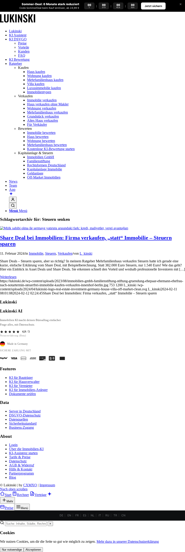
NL (92, 515)
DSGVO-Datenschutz (25, 415)
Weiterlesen (8, 277)
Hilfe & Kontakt (20, 469)
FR (77, 515)
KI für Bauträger (21, 378)
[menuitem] (97, 31)
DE (61, 515)
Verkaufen (65, 253)
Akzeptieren (33, 549)
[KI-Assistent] (11, 194)
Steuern (50, 253)
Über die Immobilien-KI (26, 449)
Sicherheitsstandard (23, 423)
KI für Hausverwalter (24, 382)
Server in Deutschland (25, 411)
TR (115, 515)
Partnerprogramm (21, 473)
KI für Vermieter (20, 386)
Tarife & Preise (19, 457)
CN (123, 515)
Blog (12, 477)
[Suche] (13, 206)
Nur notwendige (12, 549)
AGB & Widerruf (21, 465)
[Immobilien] (17, 23)
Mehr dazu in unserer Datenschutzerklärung (128, 541)
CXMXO (30, 485)
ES (84, 515)
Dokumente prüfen (22, 394)
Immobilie (36, 253)
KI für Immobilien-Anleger (28, 390)
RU (107, 515)
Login (13, 445)
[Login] (13, 200)
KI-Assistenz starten (23, 453)
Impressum (47, 485)
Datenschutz (18, 461)
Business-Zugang (21, 427)
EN (69, 515)
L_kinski (86, 253)
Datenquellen (18, 419)
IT (100, 515)
